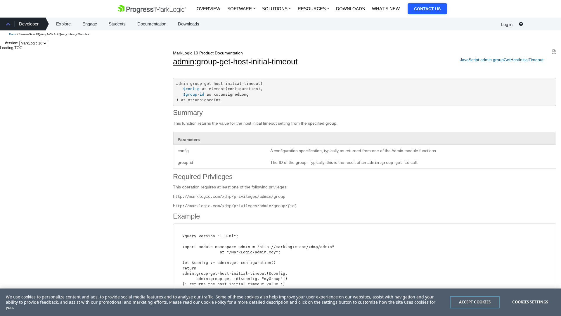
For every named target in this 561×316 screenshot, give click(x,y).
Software (239, 8)
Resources (312, 8)
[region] (280, 302)
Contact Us (427, 8)
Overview (208, 8)
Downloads (350, 8)
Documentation (151, 23)
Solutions (275, 8)
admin (183, 61)
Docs (12, 34)
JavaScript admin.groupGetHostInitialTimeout (501, 59)
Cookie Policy (213, 302)
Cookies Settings (530, 302)
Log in (506, 24)
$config (191, 89)
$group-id (193, 94)
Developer (29, 23)
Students (117, 23)
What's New (386, 8)
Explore (63, 23)
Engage (89, 23)
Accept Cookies (475, 302)
